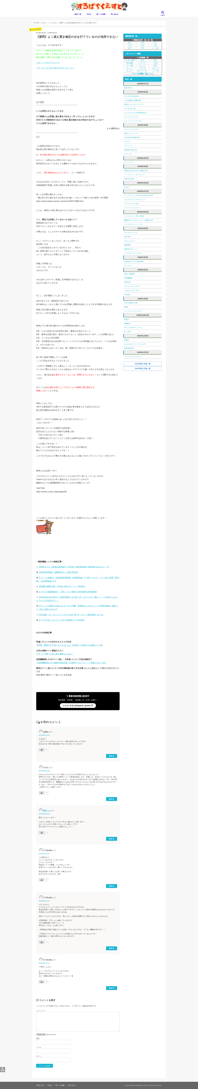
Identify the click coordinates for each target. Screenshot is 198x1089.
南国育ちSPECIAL (130, 150)
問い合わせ (114, 14)
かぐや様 (129, 66)
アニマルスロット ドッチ (133, 224)
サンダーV (128, 266)
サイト (38, 1056)
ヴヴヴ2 (142, 68)
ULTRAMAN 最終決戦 (132, 137)
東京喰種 (129, 63)
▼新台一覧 (77, 14)
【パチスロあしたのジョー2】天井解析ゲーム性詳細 (61, 620)
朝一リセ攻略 (101, 14)
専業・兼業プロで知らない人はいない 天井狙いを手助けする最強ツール (69, 645)
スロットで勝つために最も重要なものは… (54, 654)
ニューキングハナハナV (132, 311)
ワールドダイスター (131, 117)
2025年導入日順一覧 (142, 364)
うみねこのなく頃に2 (132, 290)
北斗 (142, 60)
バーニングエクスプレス (133, 356)
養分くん (46, 811)
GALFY (126, 187)
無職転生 (127, 323)
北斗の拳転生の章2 (131, 303)
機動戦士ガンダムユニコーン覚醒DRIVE (138, 220)
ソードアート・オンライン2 (134, 175)
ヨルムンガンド (129, 241)
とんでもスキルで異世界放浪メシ (136, 113)
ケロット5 (128, 154)
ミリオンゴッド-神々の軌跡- (134, 216)
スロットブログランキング (48, 63)
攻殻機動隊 (128, 278)
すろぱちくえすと (142, 1085)
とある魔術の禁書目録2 (132, 100)
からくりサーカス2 (131, 129)
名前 (37, 1038)
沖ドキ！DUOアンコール (133, 327)
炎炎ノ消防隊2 (129, 274)
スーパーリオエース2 (132, 208)
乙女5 (155, 63)
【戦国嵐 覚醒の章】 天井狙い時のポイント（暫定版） (62, 586)
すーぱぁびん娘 (129, 108)
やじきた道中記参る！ (132, 96)
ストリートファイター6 (132, 121)
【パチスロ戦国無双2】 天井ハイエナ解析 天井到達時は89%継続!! (67, 592)
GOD (155, 66)
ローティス (128, 146)
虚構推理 (127, 245)
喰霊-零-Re (128, 88)
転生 (155, 60)
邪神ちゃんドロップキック (133, 104)
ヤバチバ (127, 142)
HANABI (127, 294)
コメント (40, 1011)
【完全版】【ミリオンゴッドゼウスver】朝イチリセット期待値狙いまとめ (70, 615)
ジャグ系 (155, 71)
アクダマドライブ (130, 232)
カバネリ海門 (130, 60)
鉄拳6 (126, 307)
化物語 (126, 340)
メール (38, 1047)
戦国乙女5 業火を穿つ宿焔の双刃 (136, 170)
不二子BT (127, 332)
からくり (142, 66)
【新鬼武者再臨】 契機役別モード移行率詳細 (58, 572)
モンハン (129, 68)
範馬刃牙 (127, 282)
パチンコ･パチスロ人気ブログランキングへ (55, 68)
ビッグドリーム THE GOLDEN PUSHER (138, 195)
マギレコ (155, 68)
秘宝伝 (126, 319)
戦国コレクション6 (131, 133)
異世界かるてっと (130, 249)
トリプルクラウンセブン (133, 253)
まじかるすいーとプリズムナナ (135, 344)
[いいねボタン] (41, 749)
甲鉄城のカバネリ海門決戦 (133, 261)
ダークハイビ (129, 162)
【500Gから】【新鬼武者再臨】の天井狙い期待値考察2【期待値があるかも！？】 (74, 567)
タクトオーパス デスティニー (135, 199)
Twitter (89, 14)
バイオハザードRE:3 (131, 204)
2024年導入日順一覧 (142, 368)
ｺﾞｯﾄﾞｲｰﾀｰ (142, 63)
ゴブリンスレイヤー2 (132, 286)
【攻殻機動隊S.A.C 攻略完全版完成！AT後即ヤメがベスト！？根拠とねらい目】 (71, 663)
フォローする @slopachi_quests (77, 705)
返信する (111, 756)
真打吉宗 (127, 237)
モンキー (129, 71)
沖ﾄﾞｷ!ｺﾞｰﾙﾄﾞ (142, 71)
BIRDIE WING (129, 179)
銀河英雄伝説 (129, 348)
